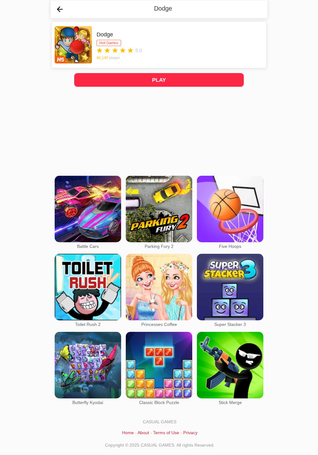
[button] (60, 9)
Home (128, 432)
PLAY (159, 80)
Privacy (190, 432)
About (143, 432)
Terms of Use (166, 432)
